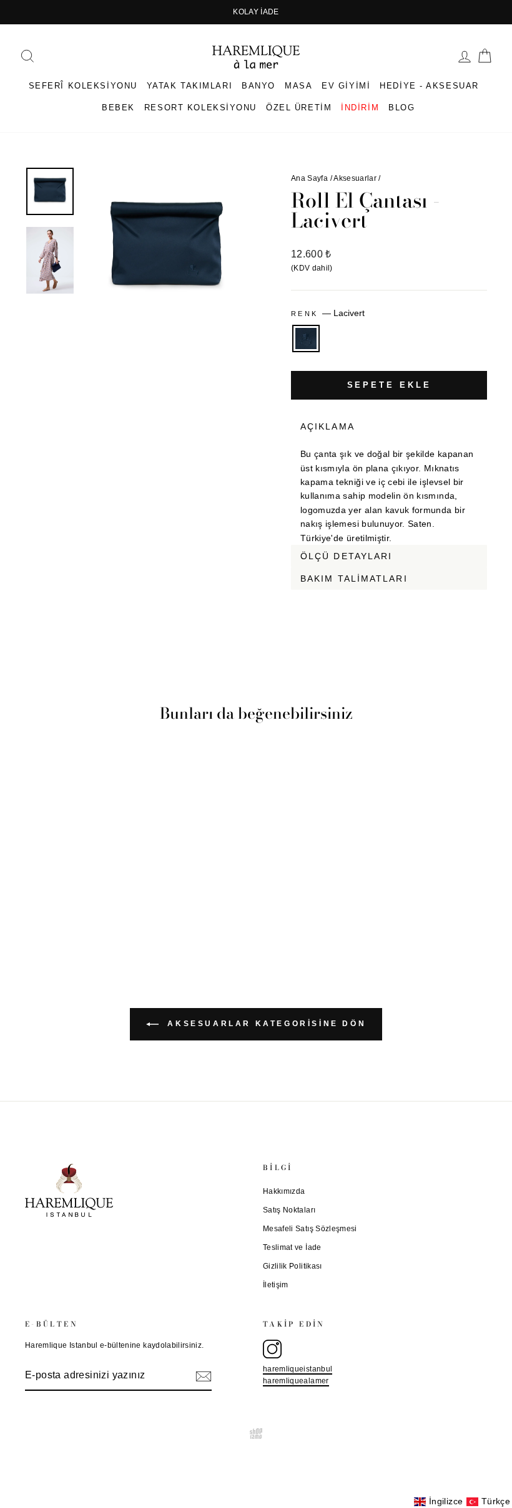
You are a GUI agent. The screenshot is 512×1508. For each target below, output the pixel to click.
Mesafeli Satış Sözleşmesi (310, 1228)
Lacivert (305, 338)
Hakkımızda (284, 1191)
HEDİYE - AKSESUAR (429, 85)
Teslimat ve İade (292, 1247)
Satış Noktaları (289, 1210)
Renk (328, 313)
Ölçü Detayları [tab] (346, 556)
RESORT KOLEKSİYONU (200, 107)
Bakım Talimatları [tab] (354, 579)
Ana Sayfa (309, 178)
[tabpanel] (389, 491)
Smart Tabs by (446, 597)
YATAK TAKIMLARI (189, 85)
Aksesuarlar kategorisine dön (265, 1023)
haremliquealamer (296, 1380)
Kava (479, 597)
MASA (298, 85)
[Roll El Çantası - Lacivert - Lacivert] (78, 903)
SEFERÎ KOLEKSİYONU (83, 85)
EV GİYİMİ (346, 85)
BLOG (401, 107)
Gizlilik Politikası (292, 1266)
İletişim (275, 1284)
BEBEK (118, 107)
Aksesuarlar (355, 178)
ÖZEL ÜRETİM (299, 107)
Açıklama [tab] (327, 426)
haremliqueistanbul (297, 1369)
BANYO (258, 85)
